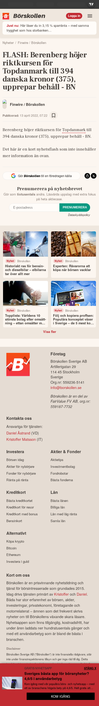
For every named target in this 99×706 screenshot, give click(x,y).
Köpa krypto (15, 541)
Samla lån (58, 520)
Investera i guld (17, 561)
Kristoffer (61, 594)
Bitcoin (11, 548)
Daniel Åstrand (18, 432)
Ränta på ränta (17, 480)
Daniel (82, 594)
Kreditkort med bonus (22, 514)
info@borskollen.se (66, 387)
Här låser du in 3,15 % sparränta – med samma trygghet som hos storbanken (48, 28)
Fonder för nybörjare (21, 473)
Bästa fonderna (62, 480)
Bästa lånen (59, 500)
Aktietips (57, 459)
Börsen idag (15, 459)
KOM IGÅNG (60, 696)
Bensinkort (14, 520)
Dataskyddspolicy (79, 215)
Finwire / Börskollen (27, 104)
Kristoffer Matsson (21, 439)
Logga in (74, 16)
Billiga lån (58, 507)
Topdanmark (74, 130)
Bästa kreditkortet (19, 500)
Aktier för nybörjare (20, 466)
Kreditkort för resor (20, 507)
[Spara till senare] (54, 115)
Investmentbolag (63, 466)
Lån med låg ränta (64, 514)
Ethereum (13, 554)
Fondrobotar (59, 473)
